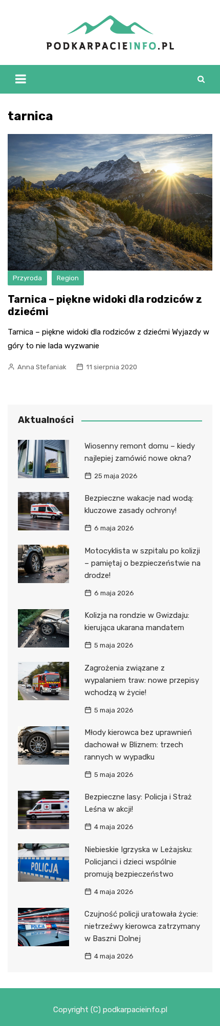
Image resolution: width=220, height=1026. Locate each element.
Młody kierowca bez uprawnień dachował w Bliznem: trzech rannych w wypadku (138, 745)
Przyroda (27, 278)
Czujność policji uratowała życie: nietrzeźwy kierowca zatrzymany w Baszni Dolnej (142, 926)
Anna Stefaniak (42, 367)
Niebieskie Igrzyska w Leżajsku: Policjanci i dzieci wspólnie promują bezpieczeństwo (138, 862)
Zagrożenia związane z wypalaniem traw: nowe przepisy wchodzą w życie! (141, 680)
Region (68, 278)
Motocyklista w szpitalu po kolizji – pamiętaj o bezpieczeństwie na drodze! (142, 563)
